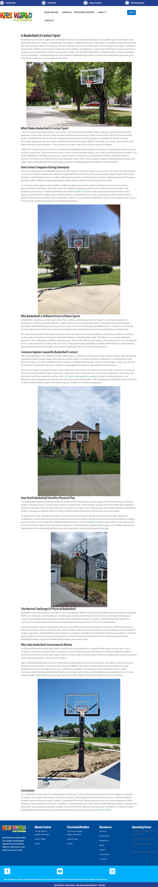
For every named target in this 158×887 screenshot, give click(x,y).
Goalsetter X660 (93, 522)
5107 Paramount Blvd (74, 831)
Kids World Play (104, 810)
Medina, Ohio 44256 (74, 834)
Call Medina (51, 3)
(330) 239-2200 (72, 839)
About (102, 12)
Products (102, 831)
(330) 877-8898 (40, 839)
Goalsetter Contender (82, 191)
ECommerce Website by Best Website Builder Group (63, 879)
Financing (103, 859)
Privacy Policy (104, 836)
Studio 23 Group (101, 879)
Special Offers (104, 854)
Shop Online (51, 12)
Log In (131, 12)
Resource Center (84, 12)
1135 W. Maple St (41, 831)
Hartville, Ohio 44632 (42, 834)
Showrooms (104, 840)
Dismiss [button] (101, 885)
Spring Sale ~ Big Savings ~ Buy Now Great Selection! (75, 885)
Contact (49, 20)
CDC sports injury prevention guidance (81, 376)
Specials (67, 12)
